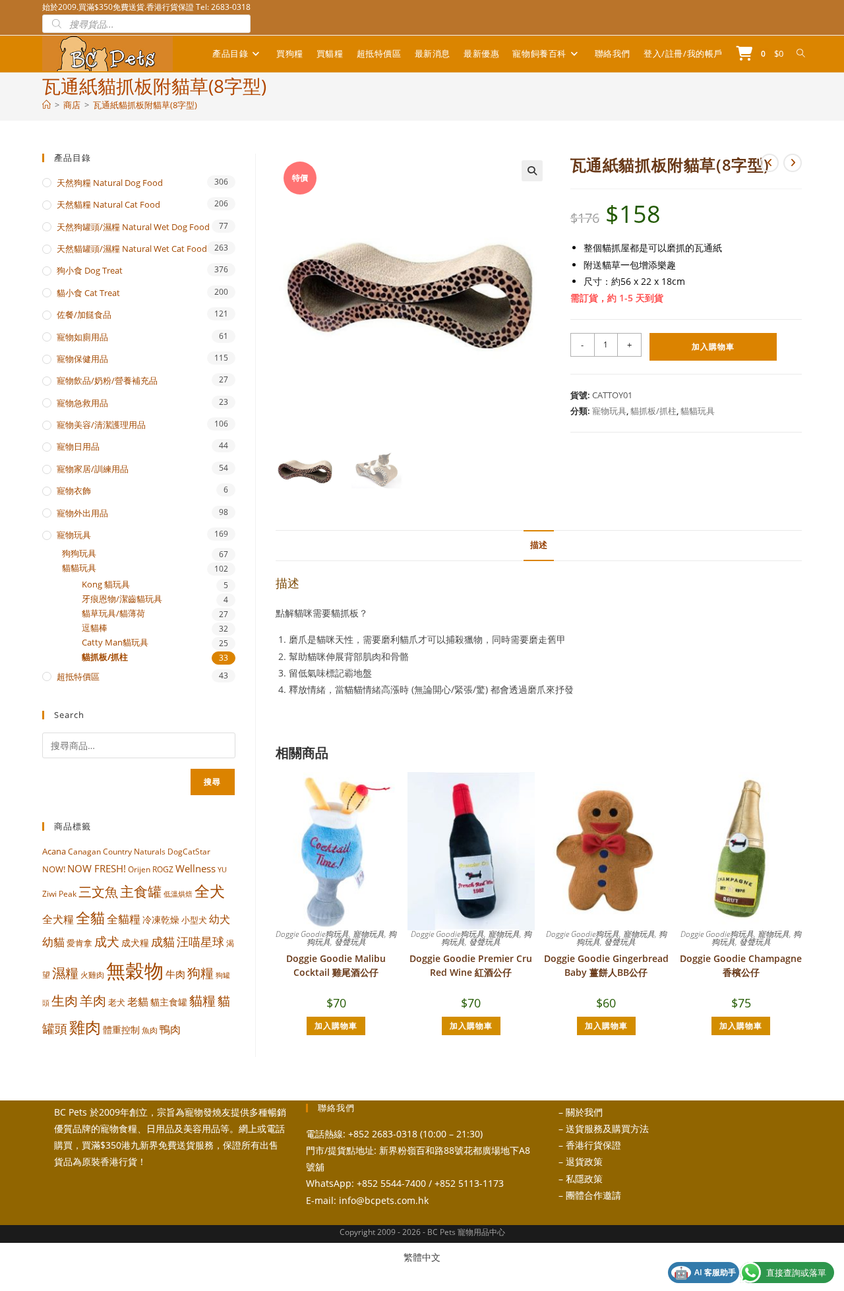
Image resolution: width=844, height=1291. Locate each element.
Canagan (84, 851)
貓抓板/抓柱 (653, 411)
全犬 (210, 891)
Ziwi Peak (59, 893)
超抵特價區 (78, 676)
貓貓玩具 (697, 411)
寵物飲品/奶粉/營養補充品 (107, 380)
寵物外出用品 (82, 513)
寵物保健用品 (82, 359)
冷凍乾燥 (160, 920)
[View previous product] (769, 163)
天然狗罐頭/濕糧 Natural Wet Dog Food (133, 227)
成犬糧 (135, 943)
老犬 (116, 1002)
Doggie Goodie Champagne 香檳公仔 (741, 965)
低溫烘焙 (178, 894)
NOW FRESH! (96, 868)
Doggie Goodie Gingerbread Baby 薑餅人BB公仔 (606, 965)
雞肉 (85, 1027)
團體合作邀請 (593, 1195)
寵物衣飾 (74, 490)
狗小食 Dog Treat (90, 270)
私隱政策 (584, 1178)
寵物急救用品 (82, 403)
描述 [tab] (538, 545)
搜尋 (212, 781)
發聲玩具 (350, 941)
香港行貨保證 (593, 1145)
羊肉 (93, 1000)
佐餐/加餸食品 (84, 314)
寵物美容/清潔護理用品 (101, 425)
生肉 (64, 1000)
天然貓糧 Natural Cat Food (108, 204)
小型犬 (194, 920)
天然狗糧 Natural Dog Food (110, 183)
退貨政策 (584, 1161)
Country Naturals (134, 851)
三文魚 (98, 892)
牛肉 (175, 974)
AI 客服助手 (705, 1272)
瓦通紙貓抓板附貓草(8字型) (145, 105)
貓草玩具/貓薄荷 (113, 613)
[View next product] (792, 163)
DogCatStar (188, 851)
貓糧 (202, 1000)
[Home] (46, 105)
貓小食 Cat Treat (88, 293)
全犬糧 (58, 918)
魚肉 (150, 1030)
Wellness (195, 868)
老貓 (137, 1001)
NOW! (53, 869)
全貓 (90, 917)
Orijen (139, 869)
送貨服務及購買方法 (607, 1128)
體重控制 (121, 1029)
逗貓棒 (94, 628)
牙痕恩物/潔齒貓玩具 (122, 599)
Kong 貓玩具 (106, 584)
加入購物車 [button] (336, 1025)
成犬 (106, 941)
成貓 (163, 941)
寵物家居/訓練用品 (93, 469)
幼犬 (219, 919)
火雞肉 (92, 974)
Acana (54, 851)
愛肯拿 (79, 943)
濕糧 (65, 972)
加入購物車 (713, 346)
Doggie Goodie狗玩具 (312, 934)
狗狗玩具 (79, 553)
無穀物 (135, 970)
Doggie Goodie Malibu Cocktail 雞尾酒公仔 (336, 965)
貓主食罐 (168, 1002)
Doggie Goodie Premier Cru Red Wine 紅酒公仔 (470, 965)
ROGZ (162, 869)
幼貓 (53, 941)
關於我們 (584, 1112)
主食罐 (141, 891)
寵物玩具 (609, 411)
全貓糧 (123, 918)
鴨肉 (170, 1029)
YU (222, 869)
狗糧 (200, 973)
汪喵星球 (200, 941)
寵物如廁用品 (82, 337)
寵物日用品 (78, 446)
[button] (532, 170)
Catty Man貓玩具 (115, 642)
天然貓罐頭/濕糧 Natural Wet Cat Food (132, 249)
